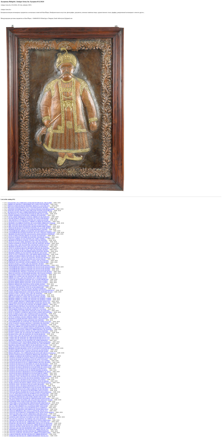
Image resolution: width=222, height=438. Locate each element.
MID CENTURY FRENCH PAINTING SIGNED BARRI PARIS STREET (29, 226)
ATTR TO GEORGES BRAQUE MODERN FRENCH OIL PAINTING (28, 248)
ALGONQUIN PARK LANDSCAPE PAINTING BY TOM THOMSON (29, 343)
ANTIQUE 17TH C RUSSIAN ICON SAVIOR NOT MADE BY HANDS (30, 376)
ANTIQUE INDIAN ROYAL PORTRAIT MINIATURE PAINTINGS (28, 354)
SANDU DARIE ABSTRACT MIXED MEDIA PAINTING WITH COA (29, 301)
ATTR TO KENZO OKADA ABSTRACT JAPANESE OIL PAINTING (28, 323)
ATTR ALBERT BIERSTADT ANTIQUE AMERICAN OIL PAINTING (29, 217)
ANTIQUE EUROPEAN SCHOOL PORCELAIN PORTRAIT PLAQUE (30, 357)
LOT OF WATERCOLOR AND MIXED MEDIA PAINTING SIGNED (28, 251)
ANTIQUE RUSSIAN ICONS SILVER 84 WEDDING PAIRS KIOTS (29, 378)
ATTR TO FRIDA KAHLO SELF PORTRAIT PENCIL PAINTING (27, 314)
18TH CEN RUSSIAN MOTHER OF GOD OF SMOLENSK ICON (28, 375)
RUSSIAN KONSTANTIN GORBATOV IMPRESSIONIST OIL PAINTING (30, 329)
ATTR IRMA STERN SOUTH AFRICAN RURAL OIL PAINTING (27, 274)
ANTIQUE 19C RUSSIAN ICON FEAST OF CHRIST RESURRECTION (30, 365)
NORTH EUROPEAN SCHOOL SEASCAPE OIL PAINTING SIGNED (29, 243)
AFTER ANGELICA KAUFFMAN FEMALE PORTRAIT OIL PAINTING (29, 328)
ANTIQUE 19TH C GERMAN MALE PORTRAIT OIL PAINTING (27, 324)
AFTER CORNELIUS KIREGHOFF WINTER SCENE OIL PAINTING (29, 310)
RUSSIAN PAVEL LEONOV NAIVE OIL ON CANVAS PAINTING (28, 331)
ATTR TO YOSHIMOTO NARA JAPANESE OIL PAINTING (26, 320)
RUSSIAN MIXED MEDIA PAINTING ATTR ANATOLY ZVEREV (28, 281)
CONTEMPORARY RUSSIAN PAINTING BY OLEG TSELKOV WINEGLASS (31, 232)
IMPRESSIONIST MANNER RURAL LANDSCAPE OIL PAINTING (28, 260)
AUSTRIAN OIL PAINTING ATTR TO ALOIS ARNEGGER (26, 287)
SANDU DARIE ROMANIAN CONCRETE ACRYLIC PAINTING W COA (30, 292)
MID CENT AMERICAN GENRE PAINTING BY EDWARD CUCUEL (29, 326)
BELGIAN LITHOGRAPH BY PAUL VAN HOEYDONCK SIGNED (28, 207)
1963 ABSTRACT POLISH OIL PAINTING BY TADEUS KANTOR (28, 220)
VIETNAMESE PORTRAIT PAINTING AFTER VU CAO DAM (27, 309)
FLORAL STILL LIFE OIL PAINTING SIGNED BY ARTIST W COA (28, 245)
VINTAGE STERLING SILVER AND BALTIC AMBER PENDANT (29, 431)
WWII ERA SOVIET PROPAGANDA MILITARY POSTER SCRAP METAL (30, 210)
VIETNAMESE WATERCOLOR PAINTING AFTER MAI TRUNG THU (29, 303)
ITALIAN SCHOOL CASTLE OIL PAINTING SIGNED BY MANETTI (29, 257)
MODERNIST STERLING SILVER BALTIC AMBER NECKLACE (28, 429)
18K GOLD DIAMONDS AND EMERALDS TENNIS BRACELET (28, 409)
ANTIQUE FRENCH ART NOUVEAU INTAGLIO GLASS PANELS (28, 350)
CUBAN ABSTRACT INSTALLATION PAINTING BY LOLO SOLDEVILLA (31, 290)
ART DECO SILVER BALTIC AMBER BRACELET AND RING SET (29, 421)
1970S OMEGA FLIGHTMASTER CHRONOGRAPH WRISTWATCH (29, 403)
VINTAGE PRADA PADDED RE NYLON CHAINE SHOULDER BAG (30, 392)
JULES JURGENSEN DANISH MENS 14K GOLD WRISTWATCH (28, 395)
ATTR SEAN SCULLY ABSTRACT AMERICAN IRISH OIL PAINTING (29, 221)
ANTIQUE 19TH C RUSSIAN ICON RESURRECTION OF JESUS (28, 390)
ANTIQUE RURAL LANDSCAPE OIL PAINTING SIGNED (26, 263)
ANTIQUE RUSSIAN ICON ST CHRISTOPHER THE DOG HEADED (30, 362)
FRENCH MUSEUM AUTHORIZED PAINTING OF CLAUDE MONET (29, 228)
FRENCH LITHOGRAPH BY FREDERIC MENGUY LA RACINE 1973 (29, 206)
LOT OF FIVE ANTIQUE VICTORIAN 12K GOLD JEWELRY (27, 418)
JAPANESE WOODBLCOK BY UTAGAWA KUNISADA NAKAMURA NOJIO (31, 209)
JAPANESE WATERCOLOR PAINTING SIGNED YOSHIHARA (27, 289)
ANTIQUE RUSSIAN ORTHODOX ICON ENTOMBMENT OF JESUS (30, 371)
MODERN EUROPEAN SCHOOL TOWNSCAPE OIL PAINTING (27, 240)
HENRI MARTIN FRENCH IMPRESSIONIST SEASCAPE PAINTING (29, 265)
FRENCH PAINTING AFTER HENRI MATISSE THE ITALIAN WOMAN (30, 273)
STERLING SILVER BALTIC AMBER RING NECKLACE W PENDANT (30, 423)
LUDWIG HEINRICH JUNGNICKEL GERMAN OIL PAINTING (27, 215)
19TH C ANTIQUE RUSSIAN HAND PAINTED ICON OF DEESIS (29, 381)
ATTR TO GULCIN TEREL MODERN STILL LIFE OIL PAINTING (28, 242)
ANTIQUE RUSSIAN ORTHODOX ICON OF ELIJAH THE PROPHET (30, 387)
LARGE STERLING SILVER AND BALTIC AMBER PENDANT (28, 434)
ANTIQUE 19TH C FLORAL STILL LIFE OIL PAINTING (25, 293)
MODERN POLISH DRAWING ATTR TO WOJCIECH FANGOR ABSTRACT (31, 348)
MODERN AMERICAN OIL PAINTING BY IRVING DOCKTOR (27, 253)
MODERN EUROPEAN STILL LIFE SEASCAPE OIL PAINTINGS (28, 246)
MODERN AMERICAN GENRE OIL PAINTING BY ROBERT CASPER (29, 298)
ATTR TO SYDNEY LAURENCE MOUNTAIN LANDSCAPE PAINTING (30, 312)
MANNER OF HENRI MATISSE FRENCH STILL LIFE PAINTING (28, 318)
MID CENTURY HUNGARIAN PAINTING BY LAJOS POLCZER (28, 224)
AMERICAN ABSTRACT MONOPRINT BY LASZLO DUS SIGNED (28, 204)
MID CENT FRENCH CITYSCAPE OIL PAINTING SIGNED (26, 307)
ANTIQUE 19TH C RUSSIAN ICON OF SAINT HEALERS (26, 384)
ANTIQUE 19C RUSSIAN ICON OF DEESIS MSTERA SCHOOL (28, 370)
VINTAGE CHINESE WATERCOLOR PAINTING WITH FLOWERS (28, 285)
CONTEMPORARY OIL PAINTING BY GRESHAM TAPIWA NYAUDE (29, 321)
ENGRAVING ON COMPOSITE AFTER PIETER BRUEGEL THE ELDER (30, 202)
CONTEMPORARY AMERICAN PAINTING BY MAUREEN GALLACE (30, 231)
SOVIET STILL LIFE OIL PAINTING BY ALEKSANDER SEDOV (28, 335)
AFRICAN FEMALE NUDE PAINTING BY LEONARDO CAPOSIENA (29, 346)
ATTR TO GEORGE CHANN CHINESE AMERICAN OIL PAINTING (29, 317)
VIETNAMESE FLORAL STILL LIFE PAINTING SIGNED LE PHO (28, 315)
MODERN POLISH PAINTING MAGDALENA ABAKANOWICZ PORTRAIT (31, 234)
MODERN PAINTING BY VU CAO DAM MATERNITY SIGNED (27, 229)
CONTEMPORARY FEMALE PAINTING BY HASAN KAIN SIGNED (29, 268)
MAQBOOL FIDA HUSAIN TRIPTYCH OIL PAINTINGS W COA (27, 345)
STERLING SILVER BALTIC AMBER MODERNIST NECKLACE (28, 436)
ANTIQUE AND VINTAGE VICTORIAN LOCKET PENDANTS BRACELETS (32, 417)
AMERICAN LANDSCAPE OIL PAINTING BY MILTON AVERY (27, 276)
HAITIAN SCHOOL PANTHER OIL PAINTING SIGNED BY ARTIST (29, 237)
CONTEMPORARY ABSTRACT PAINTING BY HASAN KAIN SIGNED (30, 271)
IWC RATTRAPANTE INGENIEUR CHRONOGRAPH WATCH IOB (29, 398)
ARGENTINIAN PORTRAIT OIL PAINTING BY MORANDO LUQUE (29, 306)
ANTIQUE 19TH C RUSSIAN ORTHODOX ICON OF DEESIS (27, 385)
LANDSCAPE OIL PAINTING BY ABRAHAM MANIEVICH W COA (29, 337)
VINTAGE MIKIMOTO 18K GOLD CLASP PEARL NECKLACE (28, 410)
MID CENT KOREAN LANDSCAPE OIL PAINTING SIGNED (26, 296)
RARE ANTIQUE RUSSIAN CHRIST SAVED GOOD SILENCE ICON (30, 382)
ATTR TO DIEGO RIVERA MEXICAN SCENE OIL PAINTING (27, 235)
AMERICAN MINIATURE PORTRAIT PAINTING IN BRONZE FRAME (30, 356)
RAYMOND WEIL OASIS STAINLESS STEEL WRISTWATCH (27, 401)
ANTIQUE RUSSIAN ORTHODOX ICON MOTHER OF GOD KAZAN (30, 367)
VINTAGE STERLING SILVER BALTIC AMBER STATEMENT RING (30, 432)
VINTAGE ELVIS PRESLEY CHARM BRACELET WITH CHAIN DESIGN (31, 412)
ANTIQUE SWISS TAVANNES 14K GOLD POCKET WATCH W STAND (30, 400)
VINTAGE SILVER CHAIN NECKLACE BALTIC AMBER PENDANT (30, 426)
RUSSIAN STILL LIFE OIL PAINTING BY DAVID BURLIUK (26, 334)
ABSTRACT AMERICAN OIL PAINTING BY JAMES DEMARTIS (28, 340)
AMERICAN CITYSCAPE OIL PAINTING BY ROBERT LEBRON (28, 304)
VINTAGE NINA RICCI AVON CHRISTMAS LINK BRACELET (28, 414)
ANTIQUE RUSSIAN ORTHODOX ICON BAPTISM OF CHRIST (28, 373)
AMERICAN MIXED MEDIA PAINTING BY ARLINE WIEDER (27, 256)
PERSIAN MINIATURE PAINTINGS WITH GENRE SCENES (26, 284)
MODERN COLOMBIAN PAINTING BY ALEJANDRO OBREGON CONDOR (31, 223)
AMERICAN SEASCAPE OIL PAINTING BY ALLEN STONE (26, 295)
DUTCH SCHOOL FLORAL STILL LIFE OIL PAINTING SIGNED (28, 249)
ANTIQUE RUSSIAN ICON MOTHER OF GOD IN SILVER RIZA (28, 364)
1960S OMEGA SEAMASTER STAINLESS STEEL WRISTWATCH (29, 404)
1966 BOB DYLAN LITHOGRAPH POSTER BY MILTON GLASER (28, 213)
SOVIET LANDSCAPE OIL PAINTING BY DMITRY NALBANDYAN (29, 332)
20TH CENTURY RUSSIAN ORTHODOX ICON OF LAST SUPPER (29, 360)
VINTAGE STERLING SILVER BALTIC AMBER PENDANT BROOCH (30, 425)
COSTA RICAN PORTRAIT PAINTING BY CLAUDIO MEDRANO (28, 279)
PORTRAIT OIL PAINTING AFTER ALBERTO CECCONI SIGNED (28, 262)
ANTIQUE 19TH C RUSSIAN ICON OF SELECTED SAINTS (27, 379)
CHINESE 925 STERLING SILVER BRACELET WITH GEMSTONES (30, 420)
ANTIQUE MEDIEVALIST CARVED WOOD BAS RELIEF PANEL (28, 351)
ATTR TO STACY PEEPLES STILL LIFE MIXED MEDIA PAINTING (28, 254)
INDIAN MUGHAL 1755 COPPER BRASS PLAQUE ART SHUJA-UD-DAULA (31, 353)
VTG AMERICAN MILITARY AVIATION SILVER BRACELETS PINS (30, 415)
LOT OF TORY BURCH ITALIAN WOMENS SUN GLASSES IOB (29, 393)
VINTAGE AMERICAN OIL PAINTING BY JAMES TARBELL (27, 238)
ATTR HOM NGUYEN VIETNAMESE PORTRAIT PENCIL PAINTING (29, 342)
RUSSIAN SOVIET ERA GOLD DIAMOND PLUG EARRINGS (28, 407)
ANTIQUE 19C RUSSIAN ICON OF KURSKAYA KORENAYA (28, 368)
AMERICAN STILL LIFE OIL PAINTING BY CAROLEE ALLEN (27, 278)
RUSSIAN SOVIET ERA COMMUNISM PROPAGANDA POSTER (27, 212)
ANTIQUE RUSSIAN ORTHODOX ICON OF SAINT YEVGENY (28, 359)
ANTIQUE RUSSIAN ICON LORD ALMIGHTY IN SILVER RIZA (28, 389)
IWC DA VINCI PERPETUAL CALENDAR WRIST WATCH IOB (28, 406)
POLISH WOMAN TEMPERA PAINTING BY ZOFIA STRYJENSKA (28, 218)
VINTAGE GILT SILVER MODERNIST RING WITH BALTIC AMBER (30, 428)
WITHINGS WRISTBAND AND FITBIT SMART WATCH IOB (27, 396)
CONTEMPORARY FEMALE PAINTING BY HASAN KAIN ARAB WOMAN (31, 267)
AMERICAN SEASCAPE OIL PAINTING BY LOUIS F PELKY (27, 259)
